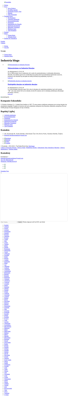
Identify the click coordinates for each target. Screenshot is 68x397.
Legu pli (10, 78)
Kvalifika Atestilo (13, 10)
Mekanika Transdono (14, 27)
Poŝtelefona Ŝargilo (31, 147)
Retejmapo (32, 146)
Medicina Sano (12, 29)
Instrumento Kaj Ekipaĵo (15, 24)
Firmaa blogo (11, 35)
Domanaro (11, 22)
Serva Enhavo (12, 8)
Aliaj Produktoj (12, 30)
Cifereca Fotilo (21, 147)
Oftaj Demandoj (12, 14)
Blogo (6, 33)
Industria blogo (12, 37)
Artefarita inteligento (13, 19)
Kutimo (6, 32)
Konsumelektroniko (13, 21)
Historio (10, 13)
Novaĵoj (6, 47)
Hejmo (6, 5)
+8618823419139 (9, 161)
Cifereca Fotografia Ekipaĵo (8, 147)
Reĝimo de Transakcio (10, 38)
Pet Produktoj (11, 18)
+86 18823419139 (7, 160)
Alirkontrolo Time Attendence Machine (48, 147)
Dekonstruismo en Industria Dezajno (21, 68)
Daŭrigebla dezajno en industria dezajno (22, 84)
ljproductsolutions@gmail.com (12, 158)
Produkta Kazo (8, 16)
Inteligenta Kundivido (14, 26)
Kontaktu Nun (5, 171)
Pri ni (5, 6)
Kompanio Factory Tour (14, 11)
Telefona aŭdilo (13, 149)
